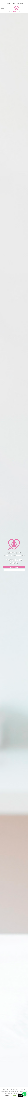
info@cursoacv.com (18, 3)
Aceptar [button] (20, 1095)
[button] (24, 1094)
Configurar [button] (13, 1095)
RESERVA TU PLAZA (14, 567)
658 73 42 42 (8, 3)
